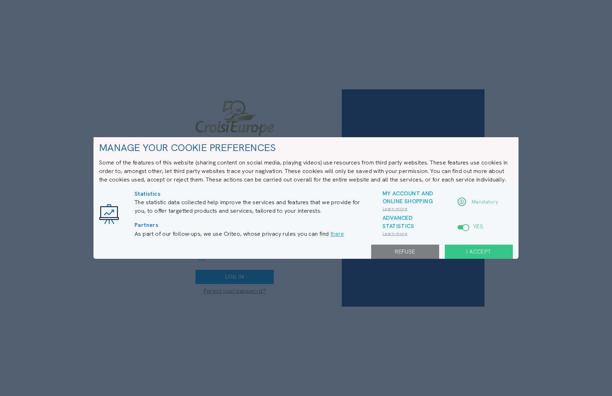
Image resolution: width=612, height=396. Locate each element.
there (337, 234)
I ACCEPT (478, 251)
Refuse (405, 251)
